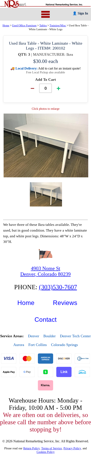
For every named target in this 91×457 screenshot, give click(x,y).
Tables (43, 25)
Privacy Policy (72, 448)
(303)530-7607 (58, 286)
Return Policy (31, 448)
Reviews (65, 302)
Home (6, 25)
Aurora (18, 345)
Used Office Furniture (24, 25)
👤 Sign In (80, 13)
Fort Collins (37, 345)
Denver (33, 336)
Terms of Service (51, 448)
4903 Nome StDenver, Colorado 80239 (45, 271)
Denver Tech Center (75, 336)
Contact (45, 319)
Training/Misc (58, 25)
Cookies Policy (46, 452)
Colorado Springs (64, 345)
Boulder (49, 336)
